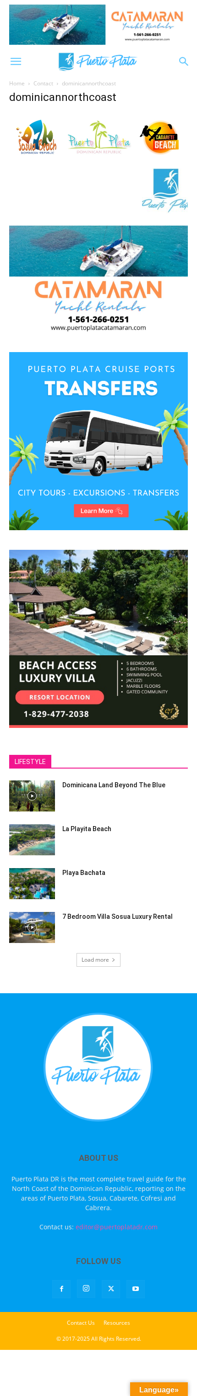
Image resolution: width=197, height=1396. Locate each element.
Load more (95, 960)
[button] (15, 61)
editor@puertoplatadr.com (117, 1226)
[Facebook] (61, 1289)
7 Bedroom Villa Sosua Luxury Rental (117, 916)
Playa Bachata (83, 872)
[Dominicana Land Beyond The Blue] (32, 796)
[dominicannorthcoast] (98, 159)
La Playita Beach (86, 828)
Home (17, 83)
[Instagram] (86, 1289)
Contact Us (81, 1323)
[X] (111, 1289)
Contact (43, 83)
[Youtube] (135, 1289)
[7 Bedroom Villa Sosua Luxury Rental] (32, 927)
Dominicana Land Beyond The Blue (113, 785)
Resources (117, 1323)
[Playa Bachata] (32, 884)
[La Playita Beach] (32, 840)
